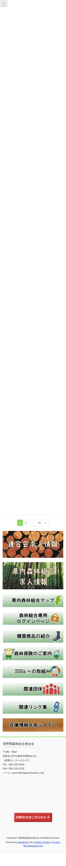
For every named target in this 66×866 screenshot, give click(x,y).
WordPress (23, 842)
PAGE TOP (61, 837)
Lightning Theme (41, 842)
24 (39, 523)
